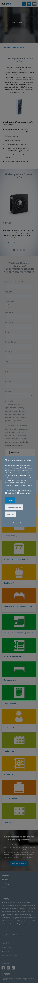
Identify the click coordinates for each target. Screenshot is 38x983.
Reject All (10, 514)
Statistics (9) (11, 493)
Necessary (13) (12, 491)
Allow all (10, 500)
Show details (17, 523)
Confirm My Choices (14, 507)
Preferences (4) (26, 491)
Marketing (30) (25, 493)
